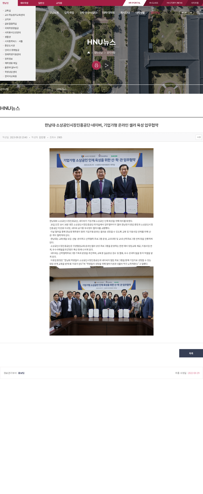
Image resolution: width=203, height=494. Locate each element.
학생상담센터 (11, 71)
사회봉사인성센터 (13, 32)
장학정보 (9, 58)
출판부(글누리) (11, 67)
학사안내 (125, 12)
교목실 (8, 10)
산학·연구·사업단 (88, 12)
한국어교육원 (11, 76)
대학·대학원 (109, 12)
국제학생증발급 (12, 28)
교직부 (8, 19)
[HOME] (89, 52)
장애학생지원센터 (13, 54)
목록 (191, 353)
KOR (184, 12)
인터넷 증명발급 (12, 49)
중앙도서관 (10, 45)
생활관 (8, 36)
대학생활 (140, 12)
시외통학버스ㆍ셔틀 (14, 41)
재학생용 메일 (11, 63)
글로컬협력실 (11, 23)
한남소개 (54, 12)
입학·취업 (69, 12)
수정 (198, 137)
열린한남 (155, 12)
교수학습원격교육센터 (15, 14)
